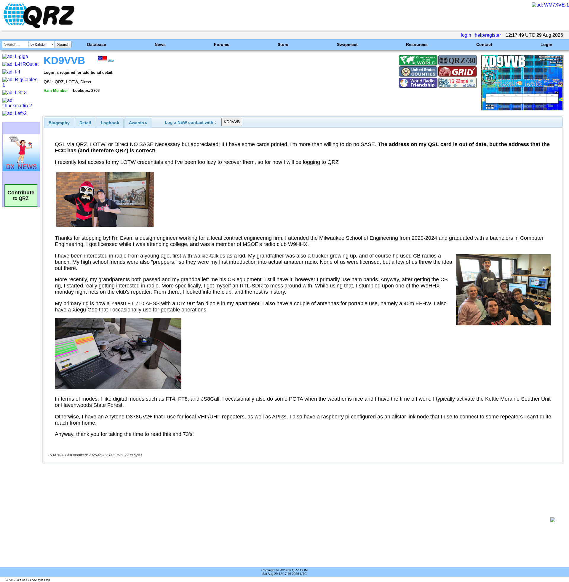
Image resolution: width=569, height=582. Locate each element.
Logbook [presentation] (110, 122)
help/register (488, 35)
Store (283, 44)
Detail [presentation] (85, 122)
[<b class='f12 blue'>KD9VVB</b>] (522, 108)
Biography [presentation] (59, 122)
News (160, 44)
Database (96, 44)
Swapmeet (347, 44)
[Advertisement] (296, 519)
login (466, 35)
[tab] (59, 123)
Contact (484, 44)
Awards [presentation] (138, 122)
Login (546, 44)
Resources (417, 44)
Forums (221, 44)
